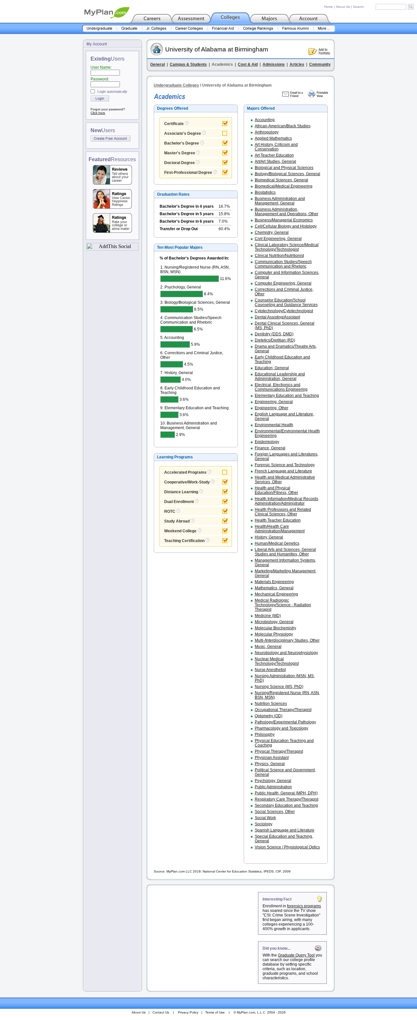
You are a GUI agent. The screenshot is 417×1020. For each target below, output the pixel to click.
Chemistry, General (272, 232)
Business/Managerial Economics (284, 220)
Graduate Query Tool (296, 955)
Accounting (265, 120)
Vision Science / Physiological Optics (287, 847)
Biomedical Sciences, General (281, 180)
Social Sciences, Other (275, 811)
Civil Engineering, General (278, 238)
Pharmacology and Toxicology (281, 728)
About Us (343, 6)
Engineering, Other (271, 408)
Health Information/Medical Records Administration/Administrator (286, 501)
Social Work (265, 818)
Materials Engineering (274, 582)
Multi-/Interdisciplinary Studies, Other (287, 640)
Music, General (268, 646)
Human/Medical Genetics (277, 543)
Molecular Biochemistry (275, 628)
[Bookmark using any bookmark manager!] (112, 249)
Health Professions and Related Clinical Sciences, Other (283, 511)
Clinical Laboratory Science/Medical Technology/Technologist (287, 247)
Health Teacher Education (278, 520)
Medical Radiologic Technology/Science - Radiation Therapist (283, 605)
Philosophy (265, 734)
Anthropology (267, 132)
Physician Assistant (272, 757)
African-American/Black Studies (282, 126)
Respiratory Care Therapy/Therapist (286, 799)
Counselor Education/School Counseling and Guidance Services (286, 302)
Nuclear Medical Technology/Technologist (277, 661)
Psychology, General (273, 780)
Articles (297, 64)
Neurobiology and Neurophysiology (286, 652)
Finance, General (270, 448)
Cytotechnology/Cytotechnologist (284, 311)
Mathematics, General (274, 588)
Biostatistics (265, 192)
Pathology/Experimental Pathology (285, 722)
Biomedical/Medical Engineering (283, 186)
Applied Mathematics (273, 138)
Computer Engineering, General (283, 283)
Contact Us (160, 1012)
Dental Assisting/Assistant (277, 317)
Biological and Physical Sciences (284, 167)
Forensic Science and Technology (285, 465)
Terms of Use (215, 1012)
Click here (98, 113)
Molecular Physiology (274, 634)
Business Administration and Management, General (280, 200)
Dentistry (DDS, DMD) (274, 334)
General (157, 64)
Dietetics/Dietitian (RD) (275, 340)
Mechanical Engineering (276, 594)
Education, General (272, 368)
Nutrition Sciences (271, 703)
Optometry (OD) (268, 716)
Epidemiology (267, 442)
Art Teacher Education (274, 155)
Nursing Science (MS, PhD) (279, 686)
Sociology (263, 824)
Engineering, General (274, 401)
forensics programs (304, 906)
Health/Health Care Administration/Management (280, 528)
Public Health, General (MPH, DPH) (286, 793)
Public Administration (273, 787)
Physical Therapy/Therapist (279, 751)
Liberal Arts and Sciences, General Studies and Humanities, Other (285, 551)
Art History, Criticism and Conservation (276, 146)
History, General (269, 537)
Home (328, 6)
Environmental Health (274, 425)
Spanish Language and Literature (284, 830)
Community (320, 64)
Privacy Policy (188, 1012)
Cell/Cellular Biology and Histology (286, 226)
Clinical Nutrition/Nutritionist (279, 255)
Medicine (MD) (268, 615)
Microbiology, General (274, 622)
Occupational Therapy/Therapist (283, 709)
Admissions (274, 64)
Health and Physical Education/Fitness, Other (276, 490)
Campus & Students (188, 64)
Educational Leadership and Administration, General (280, 376)
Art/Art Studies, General (275, 161)
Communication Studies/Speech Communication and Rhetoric (283, 264)
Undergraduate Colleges (176, 85)
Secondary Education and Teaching (286, 805)
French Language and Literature (283, 471)
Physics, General (270, 764)
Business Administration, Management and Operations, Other (286, 211)
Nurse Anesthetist (270, 669)
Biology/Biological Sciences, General (287, 174)
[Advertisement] (203, 932)
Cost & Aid (248, 64)
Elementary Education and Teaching (287, 395)
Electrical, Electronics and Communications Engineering (281, 387)
